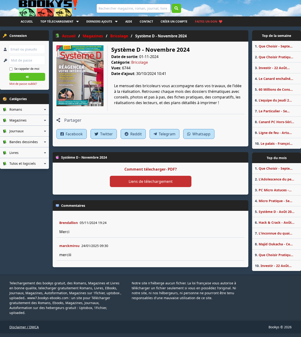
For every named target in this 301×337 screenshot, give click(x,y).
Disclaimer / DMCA (24, 327)
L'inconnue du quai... (273, 233)
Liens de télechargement (151, 181)
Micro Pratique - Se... (273, 201)
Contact (146, 22)
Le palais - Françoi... (274, 143)
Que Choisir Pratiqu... (274, 57)
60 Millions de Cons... (274, 89)
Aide (128, 22)
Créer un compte (174, 22)
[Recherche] (176, 8)
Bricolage (139, 62)
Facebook (74, 134)
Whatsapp (200, 134)
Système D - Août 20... (274, 211)
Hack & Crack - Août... (274, 222)
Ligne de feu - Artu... (273, 132)
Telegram (166, 134)
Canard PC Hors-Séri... (274, 122)
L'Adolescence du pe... (274, 179)
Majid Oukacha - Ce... (274, 244)
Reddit (135, 134)
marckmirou (69, 245)
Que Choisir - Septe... (274, 46)
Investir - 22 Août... (272, 68)
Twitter (106, 134)
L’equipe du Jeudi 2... (273, 100)
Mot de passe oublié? (23, 84)
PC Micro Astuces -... (273, 190)
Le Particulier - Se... (272, 111)
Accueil (27, 22)
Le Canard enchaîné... (274, 78)
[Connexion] (27, 77)
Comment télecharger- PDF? (150, 169)
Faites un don (206, 22)
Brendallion (68, 222)
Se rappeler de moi (26, 69)
